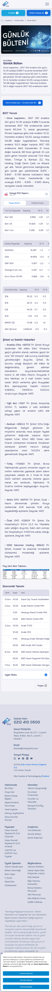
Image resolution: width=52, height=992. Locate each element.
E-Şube (11, 13)
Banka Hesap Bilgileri (11, 797)
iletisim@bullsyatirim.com (26, 748)
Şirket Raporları (35, 837)
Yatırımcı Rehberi (36, 866)
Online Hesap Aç (36, 13)
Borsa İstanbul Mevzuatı (35, 889)
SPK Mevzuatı (34, 894)
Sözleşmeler (11, 885)
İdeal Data (9, 881)
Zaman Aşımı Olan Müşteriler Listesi (36, 872)
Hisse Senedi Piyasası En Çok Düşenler (12, 833)
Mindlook (45, 776)
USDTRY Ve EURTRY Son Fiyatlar (11, 853)
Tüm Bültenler (34, 830)
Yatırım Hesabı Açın (14, 866)
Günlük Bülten (19, 20)
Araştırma (8, 20)
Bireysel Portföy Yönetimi (35, 807)
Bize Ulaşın (10, 874)
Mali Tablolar (33, 877)
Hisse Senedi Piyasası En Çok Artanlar (12, 843)
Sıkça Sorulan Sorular (11, 818)
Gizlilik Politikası (35, 902)
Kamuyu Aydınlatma (14, 813)
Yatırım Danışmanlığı (37, 788)
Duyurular (9, 792)
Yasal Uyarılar (11, 809)
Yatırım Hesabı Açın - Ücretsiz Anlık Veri (20, 103)
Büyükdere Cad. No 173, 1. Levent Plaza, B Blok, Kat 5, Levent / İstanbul (30, 735)
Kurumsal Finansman (33, 794)
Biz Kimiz (9, 788)
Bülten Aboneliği (13, 870)
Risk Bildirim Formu (37, 898)
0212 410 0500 (27, 722)
